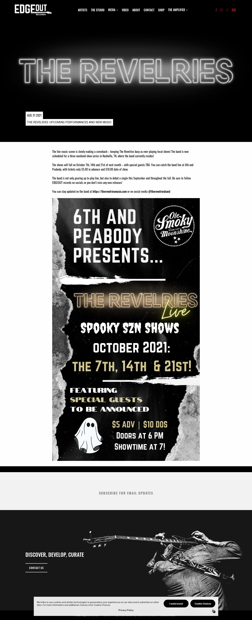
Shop (161, 10)
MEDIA (111, 10)
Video (125, 10)
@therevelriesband (159, 191)
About (136, 10)
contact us (36, 568)
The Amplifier (176, 10)
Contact (149, 10)
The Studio (97, 10)
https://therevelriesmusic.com (110, 191)
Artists (82, 10)
